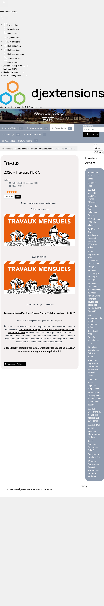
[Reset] (2, 18)
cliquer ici (58, 321)
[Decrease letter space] (23, 75)
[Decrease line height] (20, 72)
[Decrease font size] (18, 69)
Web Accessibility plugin (11, 107)
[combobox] (93, 129)
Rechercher (92, 134)
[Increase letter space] (26, 75)
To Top (84, 486)
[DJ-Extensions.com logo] (52, 104)
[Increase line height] (23, 72)
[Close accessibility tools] (6, 18)
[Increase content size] (27, 66)
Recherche (88, 126)
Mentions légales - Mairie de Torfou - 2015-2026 (31, 489)
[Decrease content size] (24, 66)
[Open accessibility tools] (4, 3)
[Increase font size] (22, 69)
